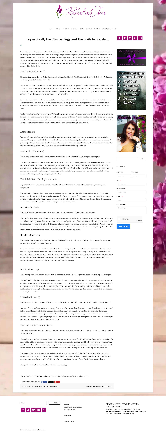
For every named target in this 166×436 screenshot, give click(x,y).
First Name (120, 172)
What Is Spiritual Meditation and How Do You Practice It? (41, 386)
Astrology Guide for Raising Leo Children (98, 386)
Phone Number (121, 188)
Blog (81, 28)
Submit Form (123, 226)
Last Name (135, 172)
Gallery (89, 28)
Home (51, 28)
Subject (119, 196)
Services (74, 28)
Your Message (121, 204)
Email (118, 180)
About (58, 28)
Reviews (97, 28)
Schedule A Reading (109, 28)
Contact (66, 28)
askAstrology (83, 376)
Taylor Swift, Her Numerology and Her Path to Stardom (46, 376)
